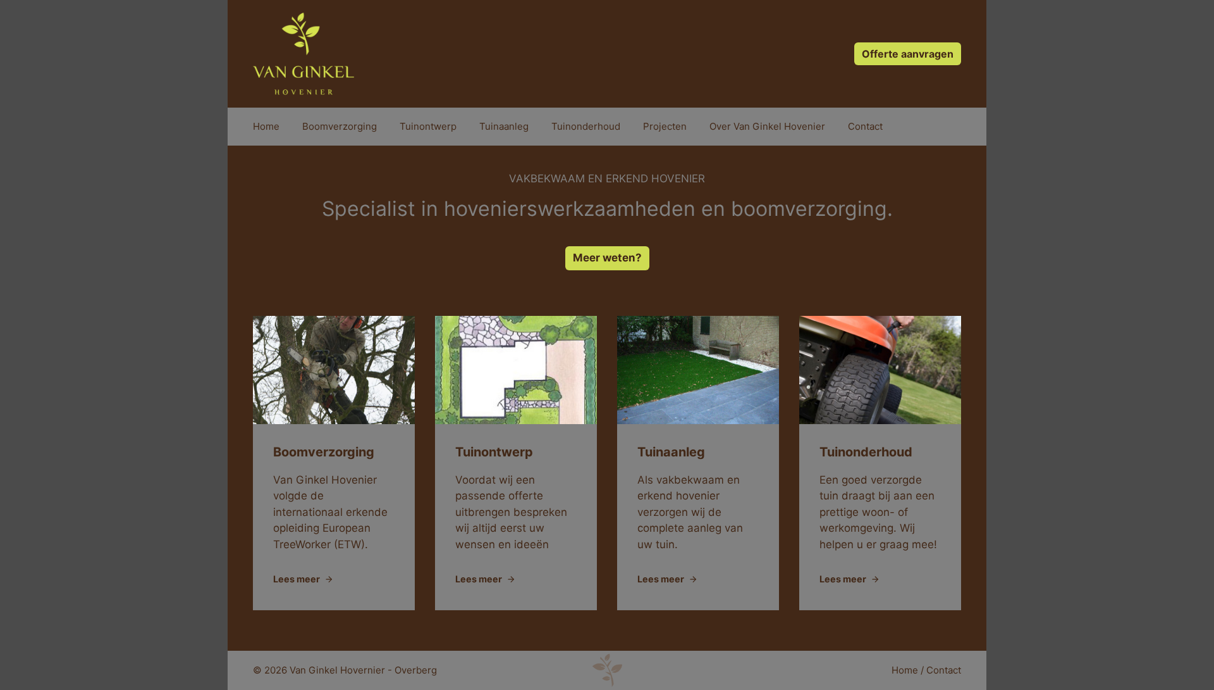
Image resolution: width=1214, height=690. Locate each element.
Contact (865, 126)
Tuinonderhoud (585, 126)
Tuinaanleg (504, 126)
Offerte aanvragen (907, 53)
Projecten (665, 126)
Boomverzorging (339, 126)
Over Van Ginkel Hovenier (767, 126)
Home (266, 126)
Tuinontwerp (428, 126)
